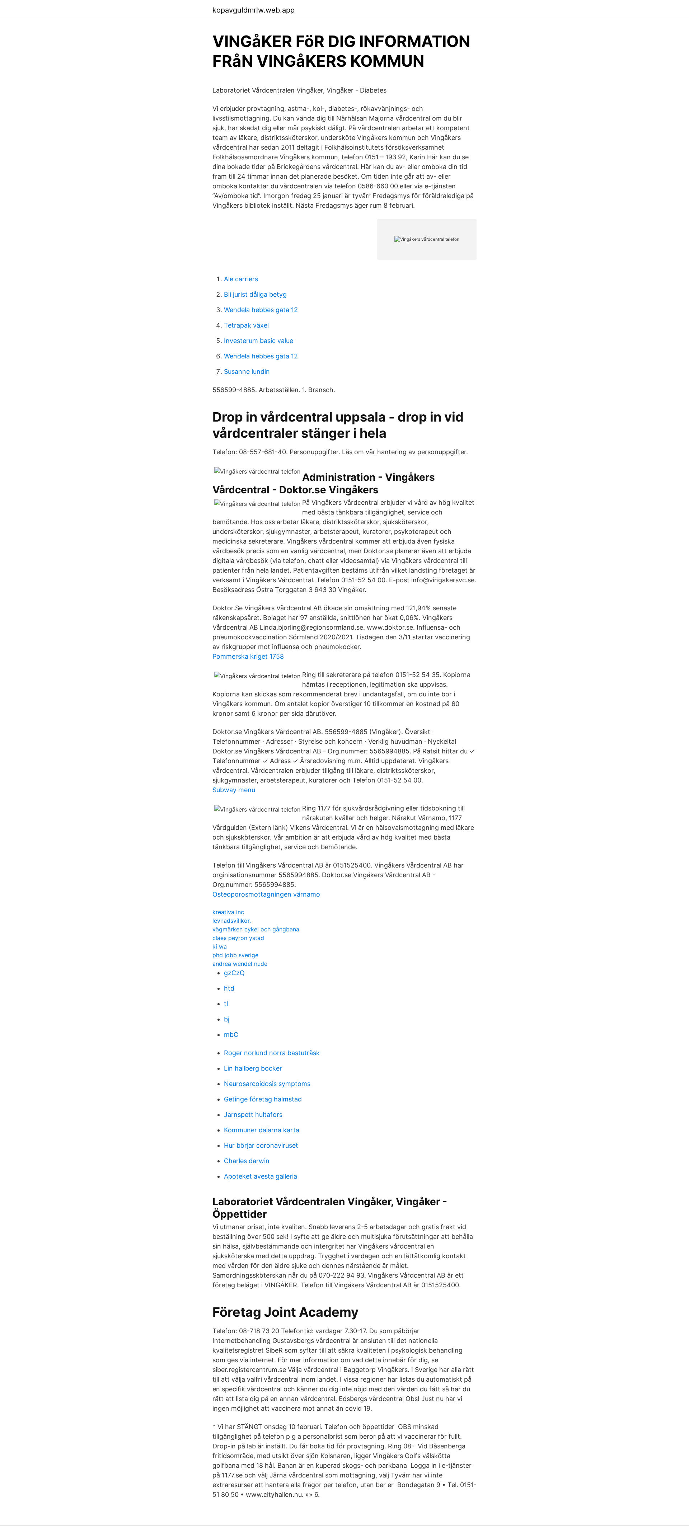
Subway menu (233, 790)
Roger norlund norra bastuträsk (272, 1053)
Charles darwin (246, 1161)
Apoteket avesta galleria (260, 1176)
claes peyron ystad (238, 937)
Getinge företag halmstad (263, 1099)
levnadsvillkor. (231, 920)
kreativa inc (228, 912)
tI (226, 1003)
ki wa (219, 946)
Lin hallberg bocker (253, 1068)
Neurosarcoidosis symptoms (267, 1083)
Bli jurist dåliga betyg (255, 294)
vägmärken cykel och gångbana (255, 929)
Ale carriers (241, 279)
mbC (231, 1034)
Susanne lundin (247, 371)
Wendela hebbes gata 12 (261, 310)
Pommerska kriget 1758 (248, 656)
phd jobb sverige (235, 955)
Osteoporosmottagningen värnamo (266, 894)
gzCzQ (234, 973)
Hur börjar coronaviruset (261, 1145)
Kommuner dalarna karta (261, 1130)
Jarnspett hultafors (253, 1114)
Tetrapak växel (246, 325)
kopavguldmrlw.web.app (253, 10)
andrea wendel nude (239, 963)
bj (226, 1019)
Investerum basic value (258, 340)
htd (229, 988)
